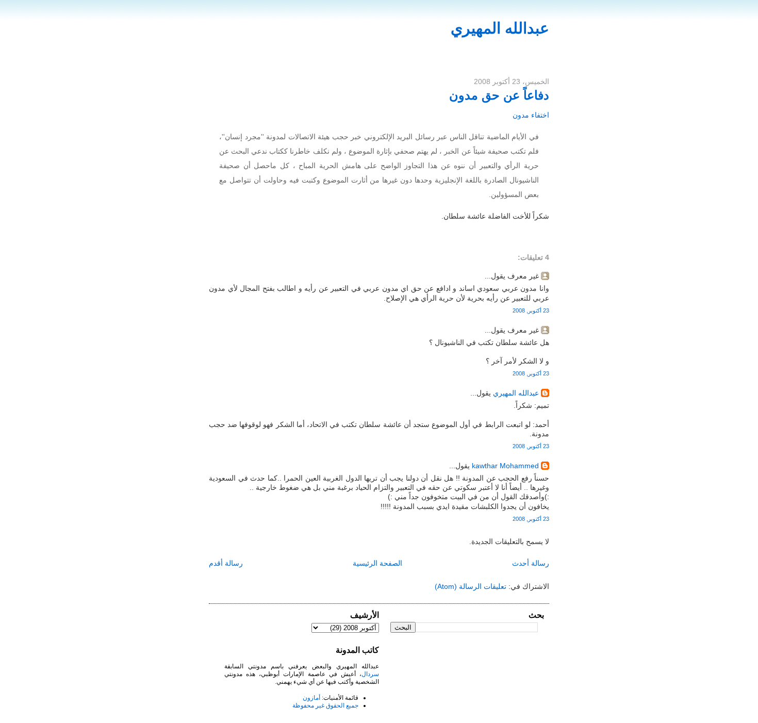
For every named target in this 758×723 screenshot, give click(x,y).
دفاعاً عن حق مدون (499, 95)
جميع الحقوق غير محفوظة (325, 705)
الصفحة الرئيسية (377, 563)
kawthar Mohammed (504, 466)
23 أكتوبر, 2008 (531, 310)
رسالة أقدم (226, 563)
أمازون (311, 697)
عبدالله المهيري (500, 28)
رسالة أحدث (530, 563)
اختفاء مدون (531, 115)
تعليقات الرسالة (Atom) (470, 586)
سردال (370, 674)
